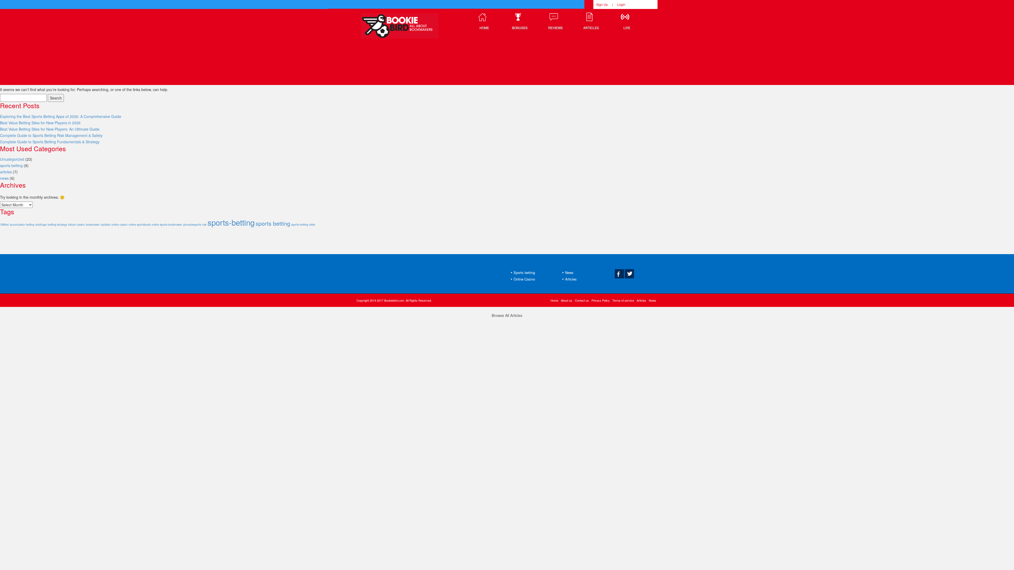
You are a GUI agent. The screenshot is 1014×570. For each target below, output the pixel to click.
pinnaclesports (192, 224)
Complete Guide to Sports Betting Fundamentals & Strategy (50, 141)
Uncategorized (12, 159)
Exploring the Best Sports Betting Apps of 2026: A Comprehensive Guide (60, 116)
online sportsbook (140, 224)
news (4, 178)
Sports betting (524, 272)
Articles (571, 279)
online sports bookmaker (167, 224)
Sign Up (602, 4)
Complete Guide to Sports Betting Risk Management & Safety (51, 135)
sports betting (11, 165)
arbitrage (41, 224)
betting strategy (57, 224)
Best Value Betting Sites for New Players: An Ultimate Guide (50, 129)
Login (621, 4)
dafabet (105, 224)
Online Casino (524, 279)
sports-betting (231, 222)
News (569, 272)
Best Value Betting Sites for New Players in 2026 (40, 122)
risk (204, 224)
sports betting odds (303, 224)
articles (6, 171)
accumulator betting (22, 224)
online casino (119, 224)
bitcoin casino (76, 224)
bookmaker (93, 224)
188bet (4, 224)
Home (554, 300)
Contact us (582, 300)
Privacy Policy (601, 300)
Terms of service (623, 300)
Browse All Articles (507, 315)
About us (566, 300)
